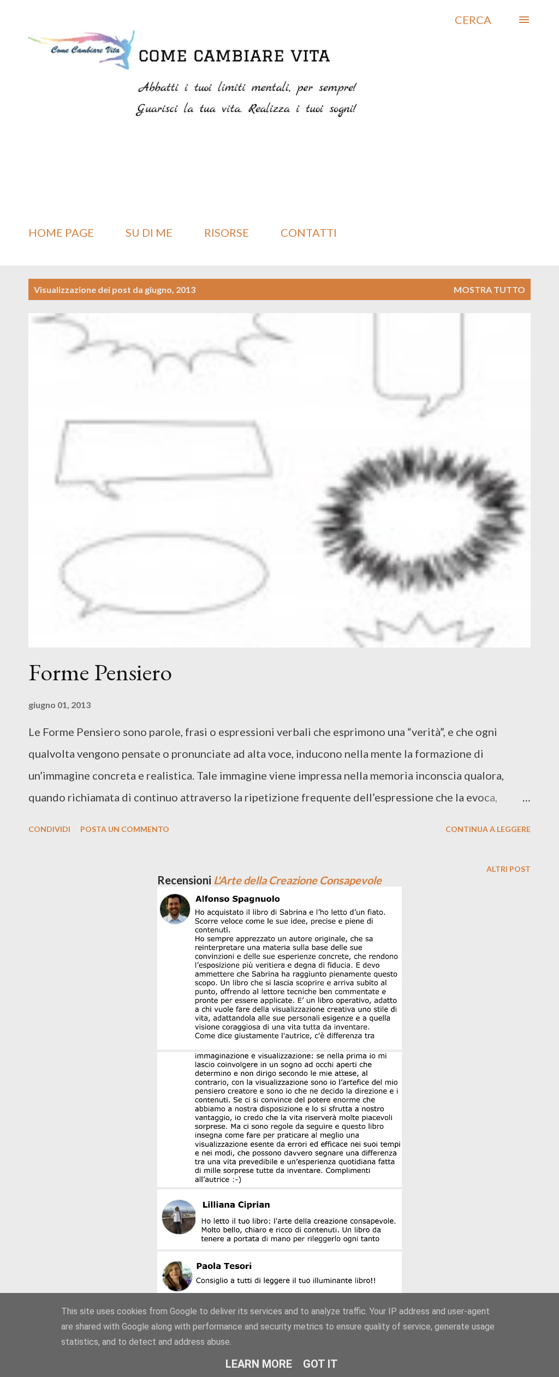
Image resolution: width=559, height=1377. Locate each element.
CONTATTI (309, 232)
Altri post (508, 868)
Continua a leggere (488, 829)
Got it (320, 1363)
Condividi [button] (49, 829)
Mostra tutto (489, 289)
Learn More (258, 1363)
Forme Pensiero (100, 671)
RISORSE (226, 232)
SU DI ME (149, 232)
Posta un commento (124, 829)
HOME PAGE (61, 232)
